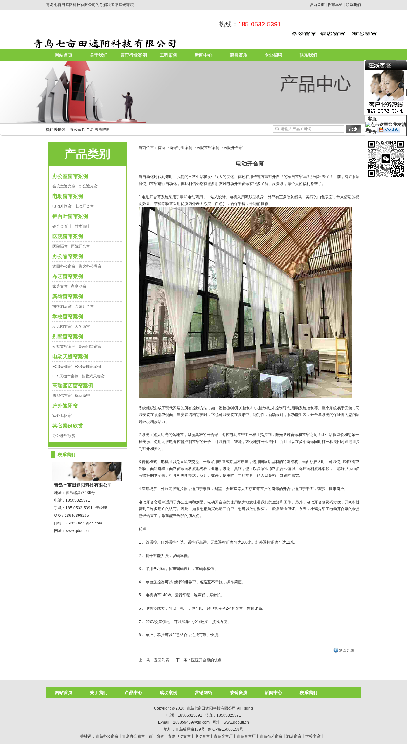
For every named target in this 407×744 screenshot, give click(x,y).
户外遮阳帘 (65, 405)
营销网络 (203, 692)
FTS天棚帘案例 (65, 376)
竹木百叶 (82, 226)
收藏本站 (335, 5)
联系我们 (353, 5)
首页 (161, 147)
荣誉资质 (238, 55)
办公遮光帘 (88, 186)
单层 (90, 129)
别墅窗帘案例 (67, 336)
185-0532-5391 (259, 24)
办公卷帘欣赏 (63, 435)
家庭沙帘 (78, 286)
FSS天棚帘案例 (88, 366)
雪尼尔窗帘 (62, 395)
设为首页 (317, 5)
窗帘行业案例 (133, 55)
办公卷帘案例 (67, 256)
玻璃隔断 (102, 129)
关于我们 (98, 55)
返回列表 (346, 650)
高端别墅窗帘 (90, 346)
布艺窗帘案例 (67, 276)
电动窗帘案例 (67, 196)
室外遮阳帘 (62, 415)
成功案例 (168, 692)
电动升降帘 (62, 206)
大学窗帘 (82, 326)
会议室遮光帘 (63, 186)
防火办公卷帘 (90, 266)
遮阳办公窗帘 (63, 266)
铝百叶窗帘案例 (70, 216)
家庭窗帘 (60, 286)
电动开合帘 (84, 206)
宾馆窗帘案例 (67, 296)
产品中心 (133, 692)
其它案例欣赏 (67, 425)
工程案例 (168, 55)
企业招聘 (273, 55)
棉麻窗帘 (82, 395)
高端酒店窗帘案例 (72, 385)
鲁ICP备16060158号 (225, 729)
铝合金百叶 (62, 226)
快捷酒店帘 (62, 306)
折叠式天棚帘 (93, 376)
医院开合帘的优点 (206, 660)
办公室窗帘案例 (70, 176)
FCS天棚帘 (62, 366)
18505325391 (78, 500)
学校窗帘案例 (67, 316)
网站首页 (63, 55)
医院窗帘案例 (67, 236)
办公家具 (77, 129)
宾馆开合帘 (84, 306)
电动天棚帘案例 (70, 356)
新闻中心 (203, 55)
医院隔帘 (60, 246)
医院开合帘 (80, 246)
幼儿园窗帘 (62, 326)
